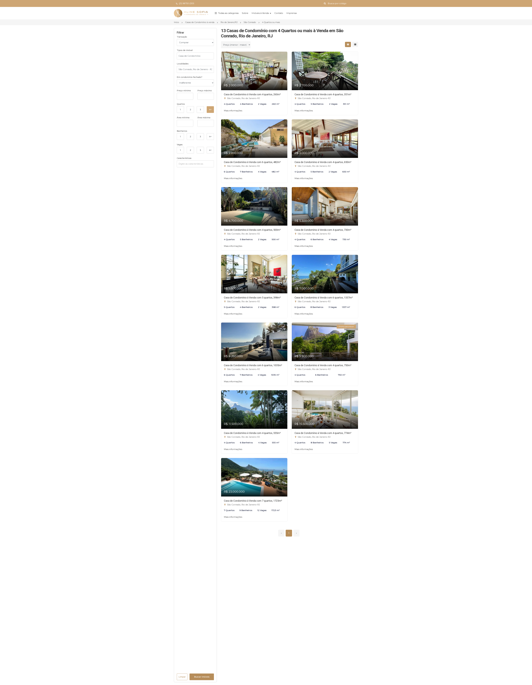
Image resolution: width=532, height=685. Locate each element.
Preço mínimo (184, 90)
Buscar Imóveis (201, 677)
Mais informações (233, 110)
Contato (278, 13)
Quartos (181, 104)
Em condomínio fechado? (189, 77)
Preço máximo (204, 90)
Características (184, 158)
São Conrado (250, 22)
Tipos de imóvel (185, 50)
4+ (210, 109)
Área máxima (203, 117)
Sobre (245, 13)
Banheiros (182, 131)
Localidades (183, 63)
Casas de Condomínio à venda (199, 22)
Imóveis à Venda (260, 13)
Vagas (180, 144)
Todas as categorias (228, 13)
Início (176, 22)
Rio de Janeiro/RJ (229, 22)
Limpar (182, 677)
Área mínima (183, 117)
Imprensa (291, 13)
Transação (182, 37)
